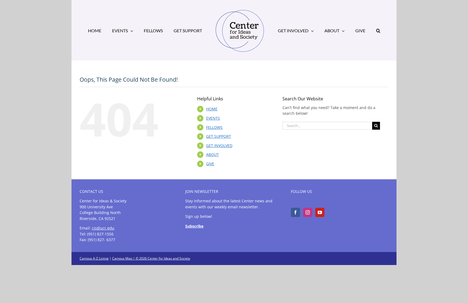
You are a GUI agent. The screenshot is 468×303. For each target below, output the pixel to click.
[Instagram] (307, 212)
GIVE (210, 163)
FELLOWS (214, 127)
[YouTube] (319, 212)
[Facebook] (295, 212)
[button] (358, 30)
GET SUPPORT (218, 136)
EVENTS (213, 118)
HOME (211, 108)
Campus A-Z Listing (94, 258)
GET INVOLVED (219, 145)
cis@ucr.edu (103, 228)
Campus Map (122, 258)
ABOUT (212, 154)
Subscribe (194, 226)
